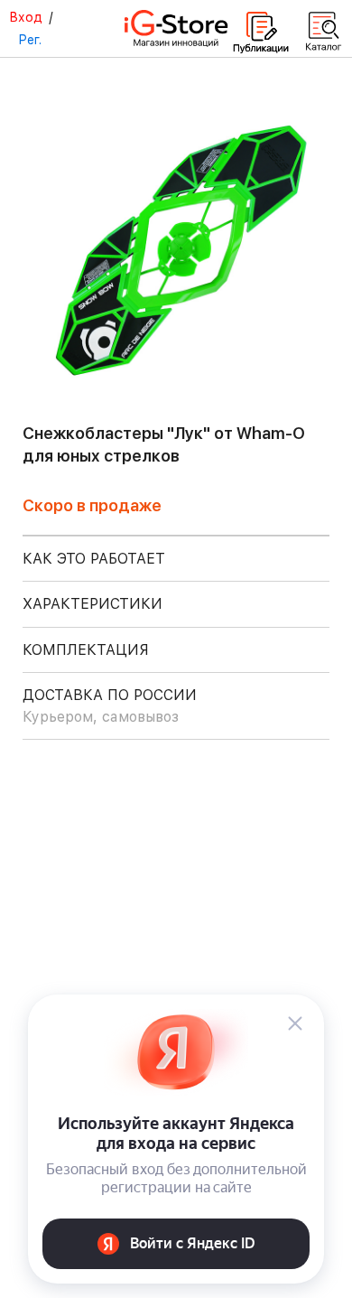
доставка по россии (110, 705)
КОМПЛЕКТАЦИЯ (86, 649)
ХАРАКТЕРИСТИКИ (92, 603)
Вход (25, 17)
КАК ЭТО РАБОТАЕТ (94, 558)
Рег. (30, 40)
